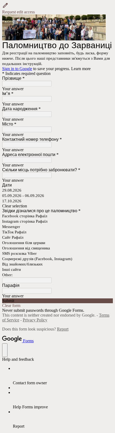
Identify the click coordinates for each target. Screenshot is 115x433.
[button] (57, 8)
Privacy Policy (35, 320)
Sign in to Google (17, 68)
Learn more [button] (81, 68)
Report (62, 329)
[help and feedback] (4, 350)
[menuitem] (63, 375)
